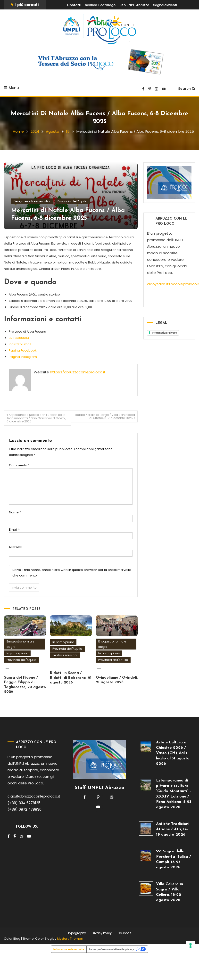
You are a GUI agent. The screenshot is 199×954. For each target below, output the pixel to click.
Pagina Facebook (23, 350)
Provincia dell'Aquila (72, 201)
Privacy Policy (102, 933)
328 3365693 (19, 338)
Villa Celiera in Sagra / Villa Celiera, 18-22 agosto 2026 (169, 892)
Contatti (74, 5)
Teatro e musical (64, 655)
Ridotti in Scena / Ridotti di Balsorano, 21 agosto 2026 (70, 677)
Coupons (124, 933)
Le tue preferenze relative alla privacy (111, 949)
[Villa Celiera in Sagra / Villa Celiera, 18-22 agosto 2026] (146, 888)
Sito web (16, 546)
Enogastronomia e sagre (20, 644)
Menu (14, 87)
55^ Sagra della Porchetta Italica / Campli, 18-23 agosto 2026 (173, 859)
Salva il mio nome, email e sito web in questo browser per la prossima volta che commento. (71, 572)
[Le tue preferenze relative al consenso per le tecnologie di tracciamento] (190, 945)
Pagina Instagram (23, 356)
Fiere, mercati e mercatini (32, 201)
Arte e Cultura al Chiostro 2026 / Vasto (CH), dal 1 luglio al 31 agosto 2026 (173, 753)
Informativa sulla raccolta (68, 949)
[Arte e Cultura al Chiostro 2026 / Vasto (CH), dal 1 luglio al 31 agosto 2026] (146, 747)
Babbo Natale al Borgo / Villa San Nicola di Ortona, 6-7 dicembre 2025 (105, 416)
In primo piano (17, 653)
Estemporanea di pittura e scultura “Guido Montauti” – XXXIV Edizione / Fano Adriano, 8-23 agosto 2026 (173, 794)
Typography (77, 933)
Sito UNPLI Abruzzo (134, 5)
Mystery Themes (70, 938)
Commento (19, 465)
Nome (15, 512)
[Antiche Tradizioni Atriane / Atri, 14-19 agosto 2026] (146, 828)
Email (14, 529)
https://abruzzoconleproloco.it (78, 372)
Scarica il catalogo (100, 5)
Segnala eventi (165, 5)
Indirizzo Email (20, 344)
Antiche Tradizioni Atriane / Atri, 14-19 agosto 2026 (172, 829)
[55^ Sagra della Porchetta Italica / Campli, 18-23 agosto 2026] (146, 856)
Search (184, 88)
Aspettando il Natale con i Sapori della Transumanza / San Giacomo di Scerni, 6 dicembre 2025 (36, 418)
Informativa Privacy (164, 332)
